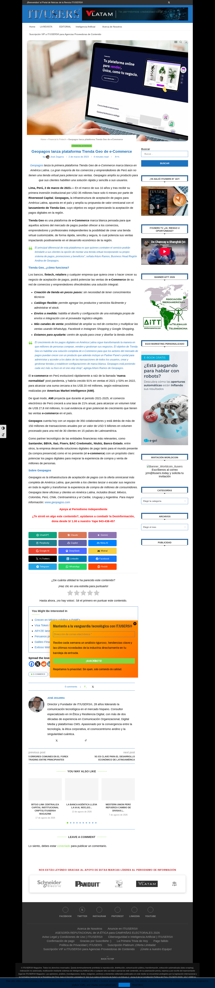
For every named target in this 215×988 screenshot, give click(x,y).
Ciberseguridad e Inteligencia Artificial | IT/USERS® (140, 936)
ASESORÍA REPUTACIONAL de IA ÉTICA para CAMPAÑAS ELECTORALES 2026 (107, 932)
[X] (37, 664)
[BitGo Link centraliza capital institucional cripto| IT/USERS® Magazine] (45, 789)
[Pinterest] (176, 2)
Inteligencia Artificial (85, 26)
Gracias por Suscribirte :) (95, 941)
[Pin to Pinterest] (96, 686)
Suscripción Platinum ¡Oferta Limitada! (132, 945)
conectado (63, 846)
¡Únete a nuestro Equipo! (156, 949)
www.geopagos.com (57, 502)
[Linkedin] (180, 2)
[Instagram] (173, 2)
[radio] (70, 593)
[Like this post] (86, 686)
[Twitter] (169, 2)
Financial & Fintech (57, 139)
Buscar (145, 149)
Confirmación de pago (60, 941)
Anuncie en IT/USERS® (123, 928)
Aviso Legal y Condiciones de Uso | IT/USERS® (72, 936)
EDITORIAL (65, 26)
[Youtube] (183, 2)
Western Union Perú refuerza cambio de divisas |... (118, 807)
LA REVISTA (46, 26)
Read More (137, 985)
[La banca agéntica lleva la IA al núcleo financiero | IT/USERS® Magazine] (81, 789)
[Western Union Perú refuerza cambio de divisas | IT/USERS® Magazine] (118, 789)
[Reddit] (44, 664)
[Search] (180, 42)
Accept (124, 985)
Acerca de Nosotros (112, 26)
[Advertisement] (164, 597)
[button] (32, 800)
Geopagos (36, 165)
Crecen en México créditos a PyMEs (57, 619)
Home (32, 26)
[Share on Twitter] (93, 686)
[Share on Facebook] (90, 686)
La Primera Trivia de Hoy (132, 941)
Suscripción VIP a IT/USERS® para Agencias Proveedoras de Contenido (65, 34)
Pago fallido (160, 941)
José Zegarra (56, 698)
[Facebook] (165, 2)
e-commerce (39, 674)
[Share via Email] (99, 686)
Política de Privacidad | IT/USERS (80, 945)
